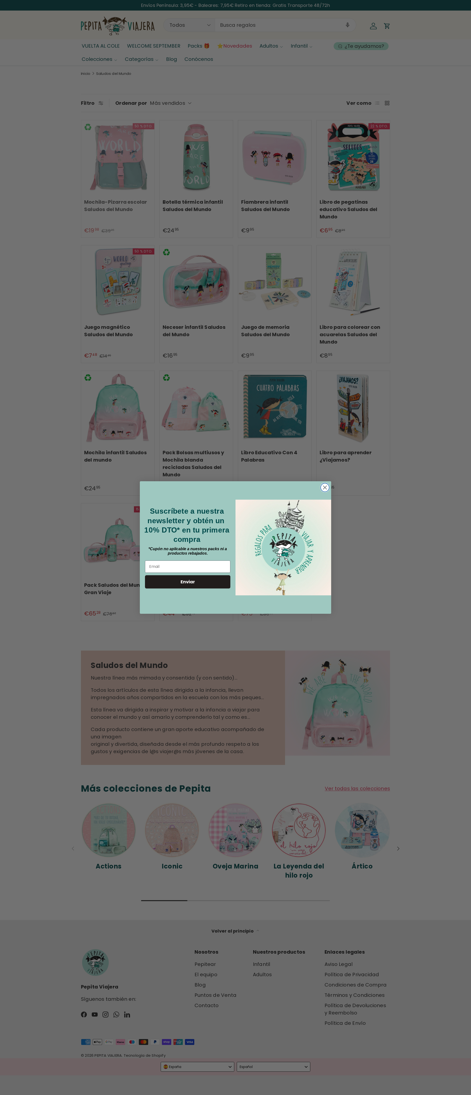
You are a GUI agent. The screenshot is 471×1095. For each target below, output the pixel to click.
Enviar (188, 582)
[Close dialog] (325, 487)
